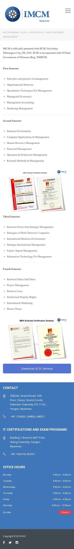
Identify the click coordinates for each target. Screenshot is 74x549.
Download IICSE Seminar (37, 368)
